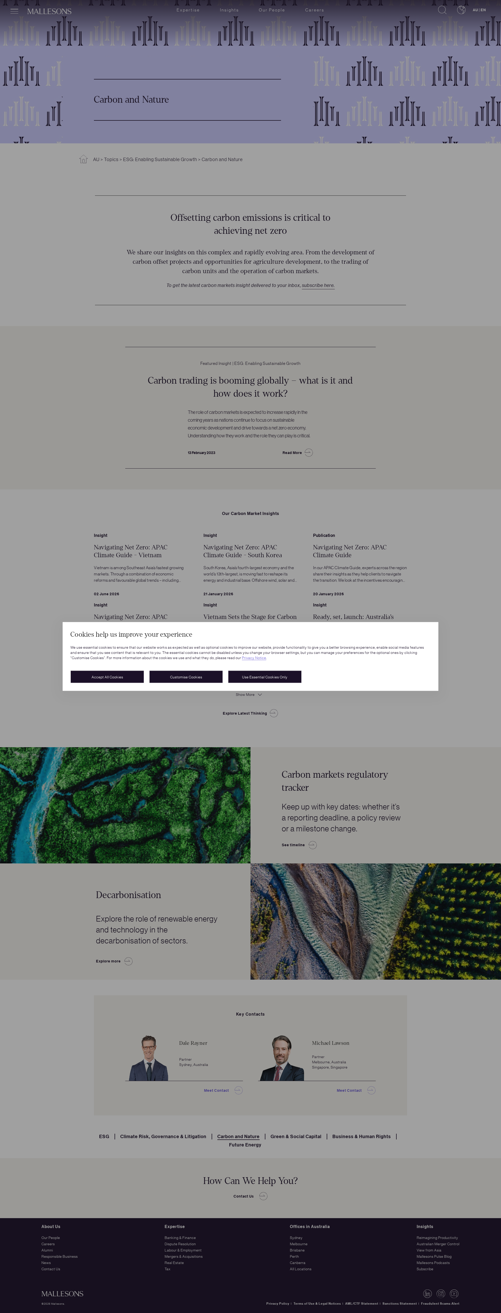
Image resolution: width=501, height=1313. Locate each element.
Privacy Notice (254, 657)
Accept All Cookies (107, 676)
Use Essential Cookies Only (265, 676)
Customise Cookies (186, 676)
